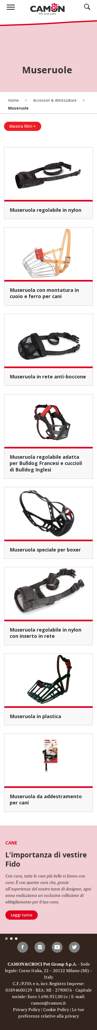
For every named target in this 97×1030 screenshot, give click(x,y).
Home (14, 100)
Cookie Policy (56, 1009)
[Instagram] (39, 947)
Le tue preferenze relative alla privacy (51, 1012)
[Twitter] (74, 947)
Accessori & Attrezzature (55, 100)
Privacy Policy (26, 1009)
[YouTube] (57, 947)
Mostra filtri (21, 126)
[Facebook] (22, 947)
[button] (6, 938)
